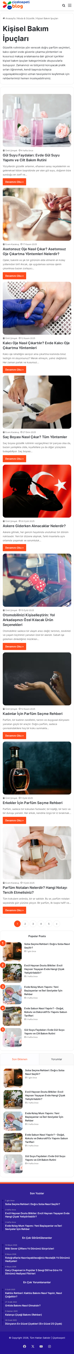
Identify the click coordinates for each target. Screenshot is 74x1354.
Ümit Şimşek (11, 150)
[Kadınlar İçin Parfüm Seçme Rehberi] (37, 678)
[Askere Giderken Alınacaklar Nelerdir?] (37, 491)
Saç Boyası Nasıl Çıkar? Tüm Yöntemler (35, 437)
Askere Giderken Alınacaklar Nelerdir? (34, 526)
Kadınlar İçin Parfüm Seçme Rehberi (32, 714)
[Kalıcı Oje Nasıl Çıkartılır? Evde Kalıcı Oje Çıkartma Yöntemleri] (37, 308)
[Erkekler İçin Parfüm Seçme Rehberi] (37, 768)
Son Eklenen (19, 1059)
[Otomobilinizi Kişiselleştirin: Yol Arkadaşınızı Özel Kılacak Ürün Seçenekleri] (37, 580)
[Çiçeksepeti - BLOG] (16, 5)
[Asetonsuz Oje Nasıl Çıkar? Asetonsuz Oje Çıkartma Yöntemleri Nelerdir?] (37, 214)
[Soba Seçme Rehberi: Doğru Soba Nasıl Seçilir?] (12, 951)
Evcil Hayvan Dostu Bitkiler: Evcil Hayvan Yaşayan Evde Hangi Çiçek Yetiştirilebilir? (44, 969)
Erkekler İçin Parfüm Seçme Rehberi (32, 803)
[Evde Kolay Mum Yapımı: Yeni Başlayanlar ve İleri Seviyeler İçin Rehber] (12, 994)
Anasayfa (10, 18)
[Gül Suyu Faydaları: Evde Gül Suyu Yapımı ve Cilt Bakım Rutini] (37, 120)
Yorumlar (56, 1059)
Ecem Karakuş (12, 244)
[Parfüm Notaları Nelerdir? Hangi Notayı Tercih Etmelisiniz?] (37, 852)
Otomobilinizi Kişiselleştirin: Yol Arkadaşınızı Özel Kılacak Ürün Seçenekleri (29, 620)
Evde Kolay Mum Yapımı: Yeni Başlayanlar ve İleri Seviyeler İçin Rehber (43, 990)
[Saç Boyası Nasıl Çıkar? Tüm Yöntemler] (37, 402)
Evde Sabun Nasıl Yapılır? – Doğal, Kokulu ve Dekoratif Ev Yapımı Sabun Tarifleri (45, 1012)
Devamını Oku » (14, 181)
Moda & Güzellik (25, 18)
